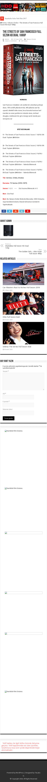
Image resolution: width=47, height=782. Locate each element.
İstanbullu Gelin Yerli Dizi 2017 (16, 18)
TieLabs (37, 773)
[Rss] (23, 775)
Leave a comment (11, 41)
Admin (7, 39)
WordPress (20, 773)
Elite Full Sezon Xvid (11, 317)
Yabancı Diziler (13, 23)
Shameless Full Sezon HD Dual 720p (17, 246)
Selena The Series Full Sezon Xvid (17, 347)
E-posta (6, 401)
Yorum (6, 371)
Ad (4, 394)
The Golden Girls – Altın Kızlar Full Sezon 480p (30, 252)
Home (4, 23)
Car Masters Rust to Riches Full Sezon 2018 (21, 287)
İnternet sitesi (7, 409)
